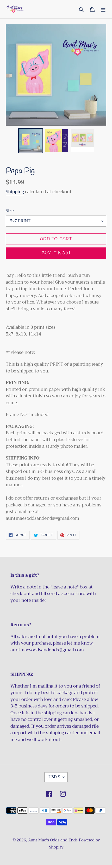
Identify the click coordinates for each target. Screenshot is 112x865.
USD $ (54, 777)
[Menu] (103, 9)
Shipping (15, 192)
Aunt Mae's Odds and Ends (53, 840)
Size (10, 211)
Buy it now (56, 253)
